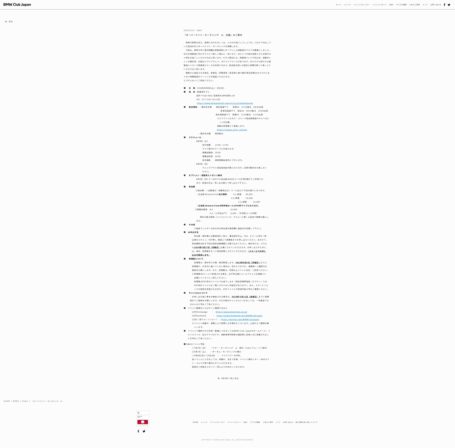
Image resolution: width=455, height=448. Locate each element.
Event (25, 401)
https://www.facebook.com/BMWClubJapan (239, 315)
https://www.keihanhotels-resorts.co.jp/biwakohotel (225, 103)
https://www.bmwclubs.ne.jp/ (231, 311)
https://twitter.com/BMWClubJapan (240, 319)
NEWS (16, 401)
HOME (7, 401)
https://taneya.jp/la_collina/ (232, 129)
